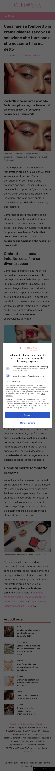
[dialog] (27, 385)
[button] (27, 381)
